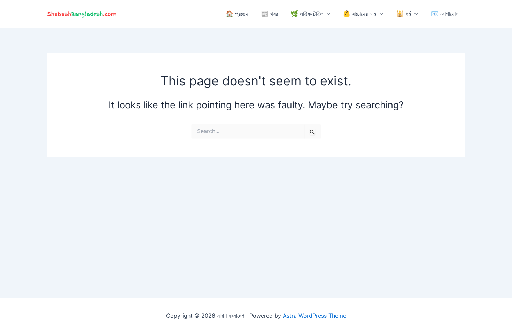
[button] (327, 14)
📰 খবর (269, 13)
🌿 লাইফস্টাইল (306, 13)
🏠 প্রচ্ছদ (237, 13)
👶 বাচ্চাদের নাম (359, 13)
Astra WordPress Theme (314, 315)
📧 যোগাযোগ (445, 13)
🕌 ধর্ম (403, 13)
